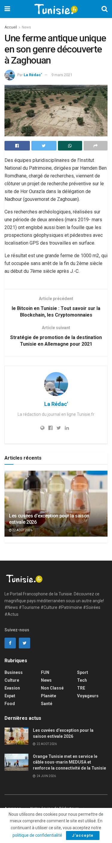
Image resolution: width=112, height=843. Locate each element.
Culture (11, 680)
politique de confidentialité (37, 835)
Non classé (52, 688)
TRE (81, 688)
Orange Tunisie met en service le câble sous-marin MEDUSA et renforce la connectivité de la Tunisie (69, 762)
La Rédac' (33, 75)
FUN (45, 672)
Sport (82, 672)
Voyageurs (88, 695)
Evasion (12, 688)
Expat (9, 695)
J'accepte (82, 835)
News (26, 27)
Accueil (10, 27)
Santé (46, 703)
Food (9, 703)
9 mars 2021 (61, 75)
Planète (48, 695)
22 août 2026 (22, 530)
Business (13, 672)
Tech (82, 680)
